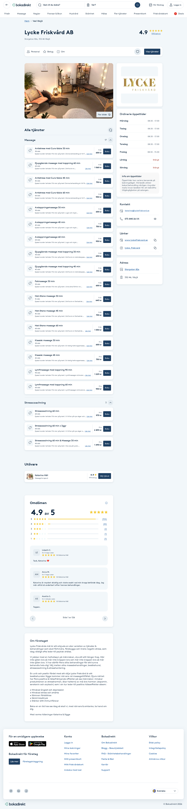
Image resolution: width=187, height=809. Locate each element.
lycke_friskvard (132, 248)
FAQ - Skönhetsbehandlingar (116, 753)
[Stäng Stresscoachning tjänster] (110, 402)
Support (105, 770)
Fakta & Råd (107, 759)
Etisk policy (154, 742)
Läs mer (89, 154)
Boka (107, 151)
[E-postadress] (140, 211)
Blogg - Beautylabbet (112, 748)
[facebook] (26, 791)
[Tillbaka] (6, 4)
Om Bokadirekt (109, 742)
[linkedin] (18, 791)
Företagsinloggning (33, 761)
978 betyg (156, 33)
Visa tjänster (152, 51)
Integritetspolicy (157, 748)
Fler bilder (102, 114)
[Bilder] (139, 84)
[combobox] (60, 4)
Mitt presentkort (72, 759)
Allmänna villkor (157, 759)
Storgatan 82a (132, 269)
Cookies (153, 753)
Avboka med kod (72, 770)
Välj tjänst (104, 476)
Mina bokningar (72, 748)
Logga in (68, 742)
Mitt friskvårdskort (73, 764)
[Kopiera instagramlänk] (155, 248)
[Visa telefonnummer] (155, 218)
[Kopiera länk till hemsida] (155, 240)
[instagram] (11, 791)
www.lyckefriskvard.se (136, 240)
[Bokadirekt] (21, 4)
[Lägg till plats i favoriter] (137, 51)
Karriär (104, 764)
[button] (69, 151)
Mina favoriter (71, 753)
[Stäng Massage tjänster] (110, 140)
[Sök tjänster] (110, 130)
